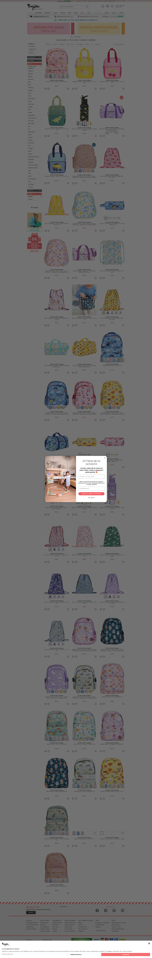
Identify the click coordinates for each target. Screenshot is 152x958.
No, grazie (91, 497)
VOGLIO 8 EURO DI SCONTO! (91, 493)
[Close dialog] (105, 458)
